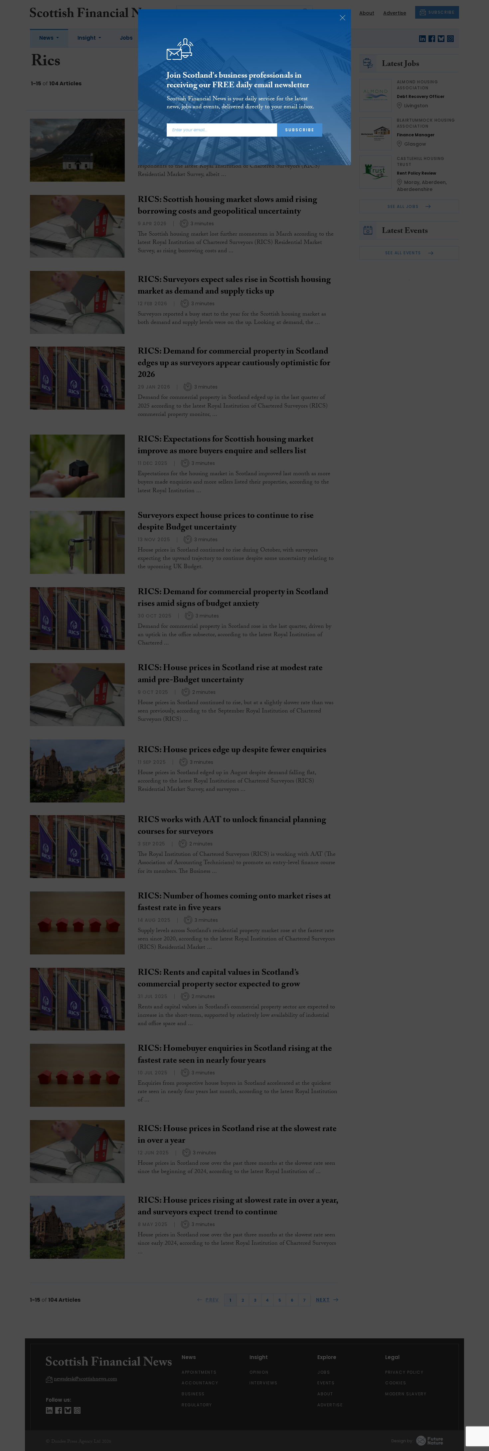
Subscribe (299, 130)
